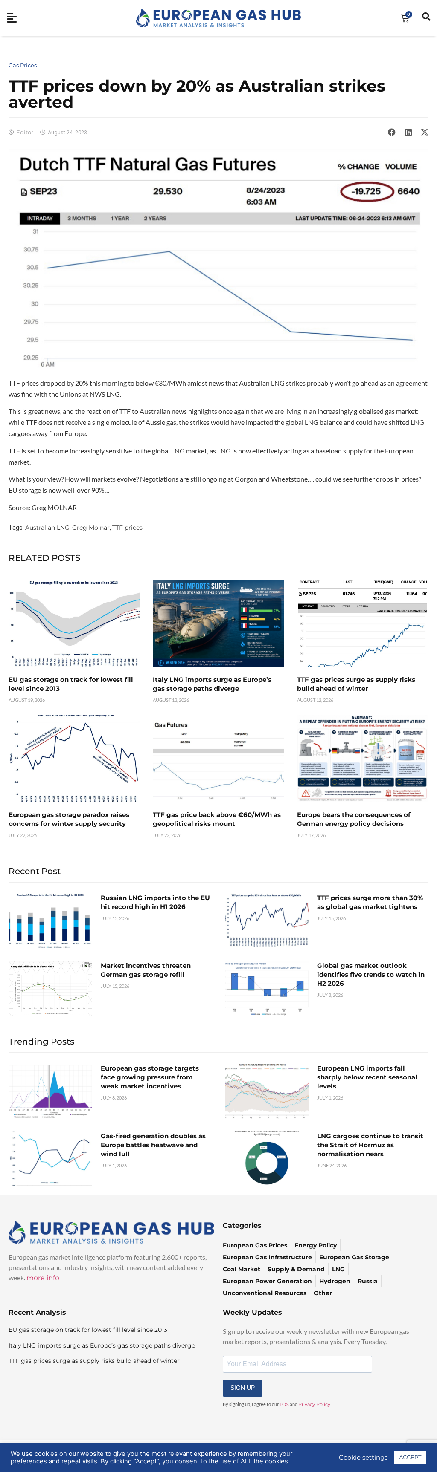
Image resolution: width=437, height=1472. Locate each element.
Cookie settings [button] (363, 1457)
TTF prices (127, 527)
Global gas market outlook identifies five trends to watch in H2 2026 (371, 974)
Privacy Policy (314, 1404)
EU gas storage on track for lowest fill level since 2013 (88, 1329)
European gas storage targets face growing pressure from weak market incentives (150, 1077)
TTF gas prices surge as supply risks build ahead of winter (94, 1361)
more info (42, 1278)
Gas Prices (23, 65)
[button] (392, 132)
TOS (284, 1404)
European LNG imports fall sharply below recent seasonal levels (367, 1077)
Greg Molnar (91, 527)
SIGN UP (242, 1387)
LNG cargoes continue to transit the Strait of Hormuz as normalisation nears (370, 1145)
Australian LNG (47, 527)
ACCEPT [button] (410, 1457)
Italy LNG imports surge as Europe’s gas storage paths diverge (102, 1345)
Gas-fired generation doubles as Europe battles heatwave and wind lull (153, 1145)
